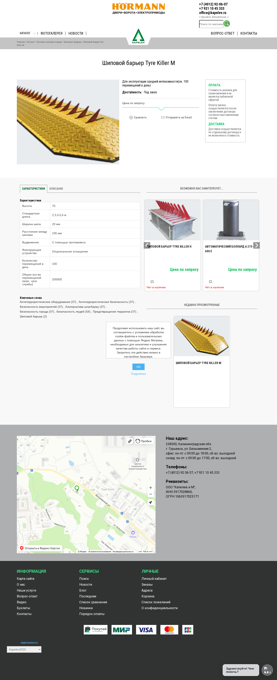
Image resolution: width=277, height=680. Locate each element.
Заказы (147, 584)
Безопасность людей (70, 311)
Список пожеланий (156, 602)
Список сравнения (93, 602)
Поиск (84, 579)
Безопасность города (34, 311)
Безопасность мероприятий (38, 306)
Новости (76, 33)
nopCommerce (29, 642)
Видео (21, 602)
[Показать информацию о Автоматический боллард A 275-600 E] (231, 220)
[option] (172, 245)
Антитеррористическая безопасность (103, 301)
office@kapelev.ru (212, 13)
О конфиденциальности (160, 608)
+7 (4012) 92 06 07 (179, 473)
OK (138, 366)
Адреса (147, 590)
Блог (83, 590)
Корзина (148, 596)
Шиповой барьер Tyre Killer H (169, 246)
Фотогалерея (51, 33)
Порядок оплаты (92, 614)
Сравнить (140, 117)
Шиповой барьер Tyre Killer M (198, 363)
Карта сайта (25, 579)
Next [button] (256, 245)
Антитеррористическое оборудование (45, 301)
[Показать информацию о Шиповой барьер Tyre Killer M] (202, 336)
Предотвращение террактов (111, 311)
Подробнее (138, 373)
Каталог (25, 33)
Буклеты (23, 608)
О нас (21, 584)
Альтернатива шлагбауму (82, 306)
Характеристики (33, 188)
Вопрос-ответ (222, 33)
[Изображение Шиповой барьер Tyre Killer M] (68, 123)
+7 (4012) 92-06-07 (213, 4)
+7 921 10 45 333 (211, 8)
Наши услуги (26, 590)
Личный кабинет (154, 579)
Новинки (86, 608)
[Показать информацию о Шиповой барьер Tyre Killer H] (173, 220)
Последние (87, 596)
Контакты (248, 33)
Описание (56, 188)
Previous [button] (147, 245)
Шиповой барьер (31, 316)
